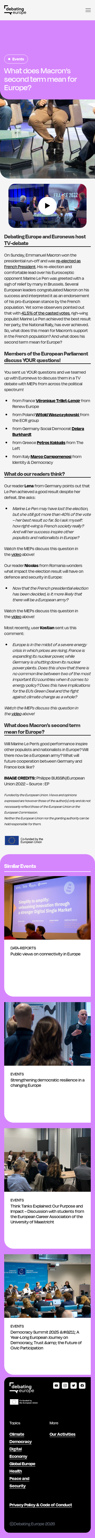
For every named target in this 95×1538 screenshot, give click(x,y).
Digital (16, 1449)
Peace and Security (19, 1482)
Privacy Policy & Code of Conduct (41, 1505)
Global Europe (22, 1463)
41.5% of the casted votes (45, 313)
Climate (17, 1434)
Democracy (21, 1441)
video (16, 554)
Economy (18, 1456)
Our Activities (62, 1434)
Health (16, 1471)
